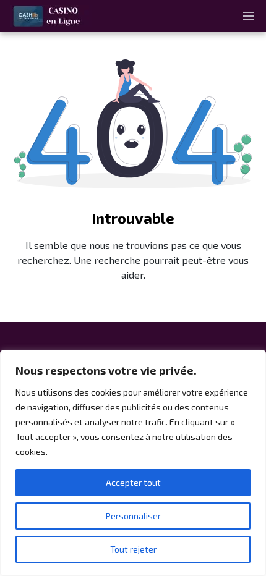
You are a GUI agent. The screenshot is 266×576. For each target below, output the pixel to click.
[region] (133, 463)
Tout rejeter (133, 549)
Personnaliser (133, 515)
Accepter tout (133, 482)
